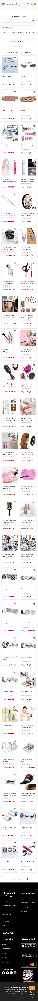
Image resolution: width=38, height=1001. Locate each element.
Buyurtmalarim (6, 949)
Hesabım (9, 939)
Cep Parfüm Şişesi (26, 691)
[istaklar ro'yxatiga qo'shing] (15, 58)
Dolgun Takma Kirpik (9, 862)
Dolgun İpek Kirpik (26, 828)
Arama (22, 898)
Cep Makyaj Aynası (26, 657)
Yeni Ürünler (24, 911)
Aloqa (3, 926)
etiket (28, 32)
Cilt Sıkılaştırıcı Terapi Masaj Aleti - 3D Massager (27, 727)
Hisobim (4, 944)
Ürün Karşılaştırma (26, 907)
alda (4, 32)
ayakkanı (21, 32)
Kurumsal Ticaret (9, 894)
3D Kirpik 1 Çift (7, 77)
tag (33, 32)
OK (32, 988)
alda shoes (12, 32)
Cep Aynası (6, 589)
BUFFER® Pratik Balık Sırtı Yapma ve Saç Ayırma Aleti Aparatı (27, 454)
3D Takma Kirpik (26, 77)
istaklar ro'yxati (6, 962)
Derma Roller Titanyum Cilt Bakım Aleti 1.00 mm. (28, 796)
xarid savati (5, 957)
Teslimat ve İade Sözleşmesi (9, 905)
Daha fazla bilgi (32, 994)
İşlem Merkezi (28, 893)
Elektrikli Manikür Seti (27, 862)
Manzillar (4, 953)
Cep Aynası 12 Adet (27, 623)
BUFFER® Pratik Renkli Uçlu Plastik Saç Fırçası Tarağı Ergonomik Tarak (10, 523)
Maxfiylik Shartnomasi (7, 910)
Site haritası (5, 901)
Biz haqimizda (5, 921)
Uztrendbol (28, 939)
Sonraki (24, 879)
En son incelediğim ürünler (28, 902)
